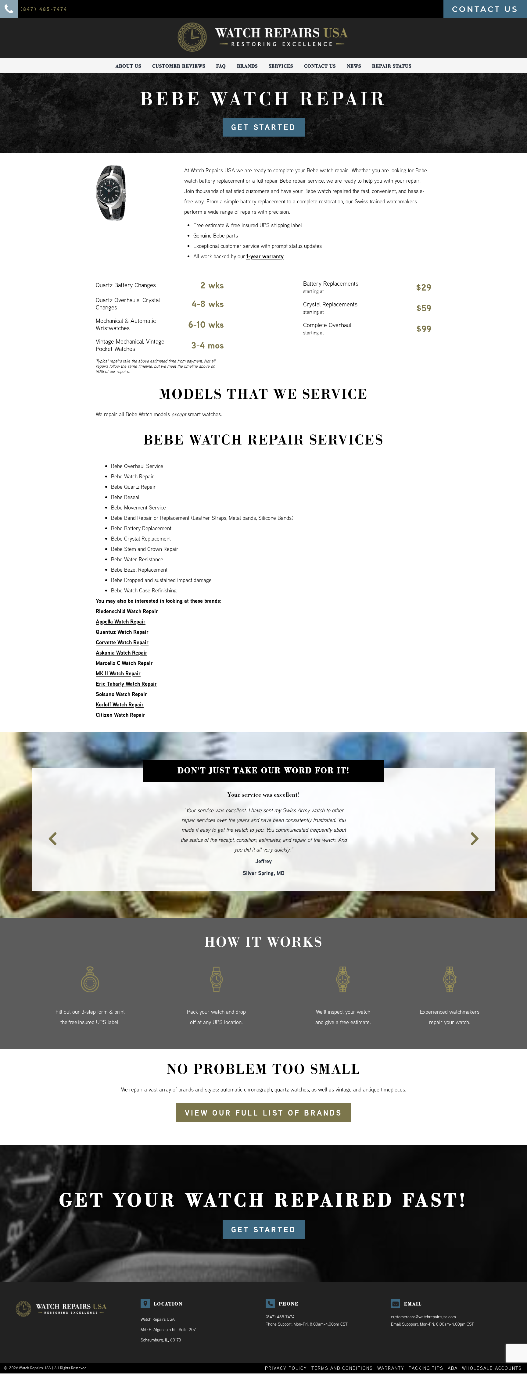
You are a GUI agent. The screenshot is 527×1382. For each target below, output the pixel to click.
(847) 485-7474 (280, 1297)
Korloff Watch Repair (120, 704)
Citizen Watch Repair (120, 715)
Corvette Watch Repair (122, 642)
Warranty (390, 1348)
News (354, 66)
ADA (453, 1348)
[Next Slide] (478, 823)
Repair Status (391, 66)
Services (281, 66)
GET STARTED (263, 127)
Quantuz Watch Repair (122, 632)
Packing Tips (426, 1348)
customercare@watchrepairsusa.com (423, 1297)
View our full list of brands (263, 1093)
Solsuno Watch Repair (121, 694)
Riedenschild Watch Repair (127, 611)
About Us (128, 66)
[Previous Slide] (49, 823)
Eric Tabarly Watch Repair (126, 683)
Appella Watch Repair (120, 621)
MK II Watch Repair (118, 673)
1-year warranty (265, 256)
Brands (247, 66)
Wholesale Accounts (492, 1348)
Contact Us (320, 66)
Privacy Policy (286, 1348)
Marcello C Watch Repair (124, 663)
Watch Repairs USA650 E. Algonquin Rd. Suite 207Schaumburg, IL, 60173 (168, 1310)
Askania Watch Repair (121, 652)
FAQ (221, 66)
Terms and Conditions (342, 1348)
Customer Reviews (178, 66)
